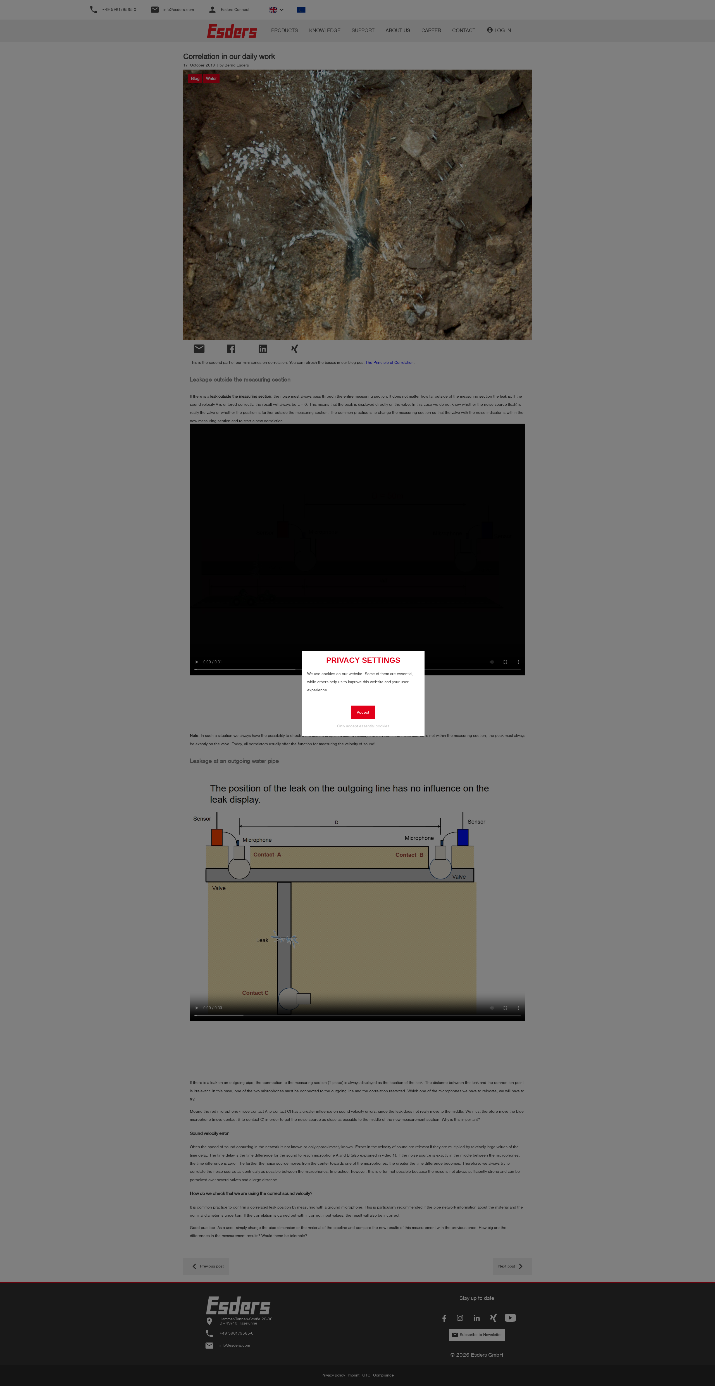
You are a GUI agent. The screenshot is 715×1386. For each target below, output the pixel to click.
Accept (363, 712)
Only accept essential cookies (363, 726)
